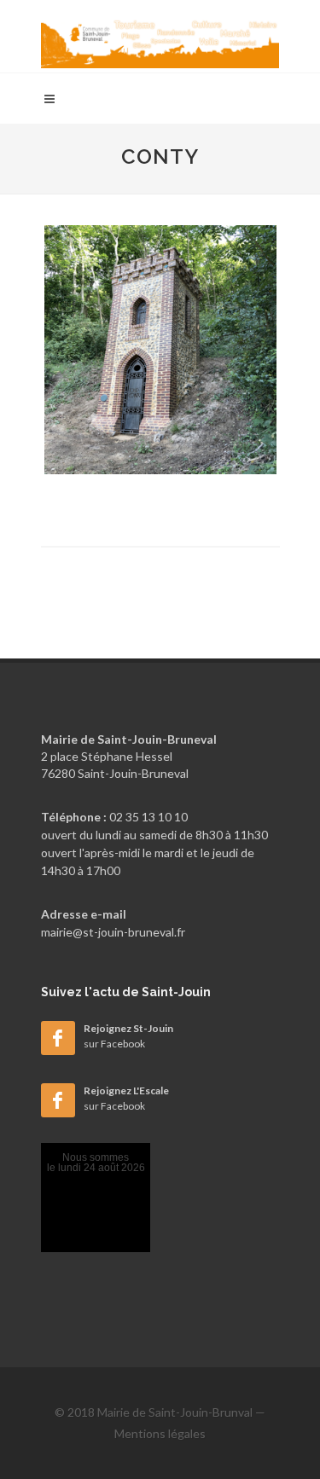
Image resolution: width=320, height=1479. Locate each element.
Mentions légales (160, 1433)
